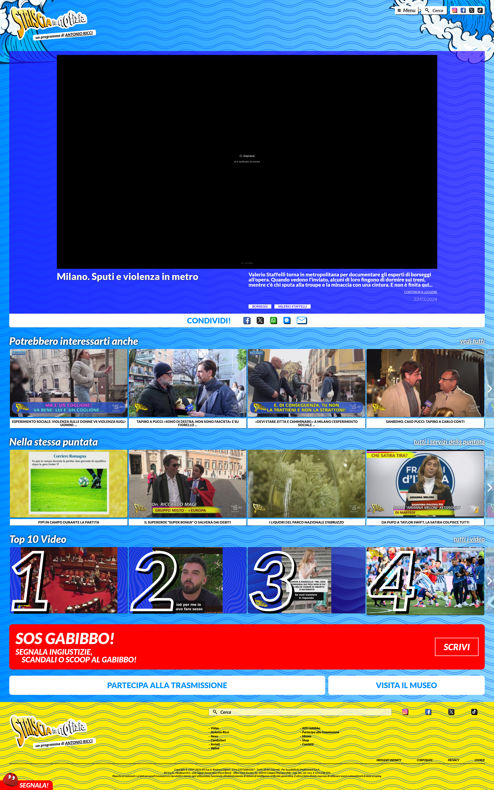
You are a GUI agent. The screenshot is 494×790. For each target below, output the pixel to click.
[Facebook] (463, 10)
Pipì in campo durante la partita (68, 522)
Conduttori (218, 740)
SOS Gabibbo (311, 728)
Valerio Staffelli (292, 306)
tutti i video (469, 539)
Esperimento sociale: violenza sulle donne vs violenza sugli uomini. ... (68, 423)
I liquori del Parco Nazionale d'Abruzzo (306, 522)
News (214, 736)
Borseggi (260, 306)
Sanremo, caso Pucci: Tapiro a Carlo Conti (425, 421)
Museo (306, 736)
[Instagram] (454, 10)
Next (489, 388)
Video (215, 728)
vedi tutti (472, 341)
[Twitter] (471, 10)
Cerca (438, 10)
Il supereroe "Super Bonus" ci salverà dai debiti (187, 522)
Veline (215, 748)
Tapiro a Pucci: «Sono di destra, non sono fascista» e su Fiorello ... (187, 423)
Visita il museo (406, 685)
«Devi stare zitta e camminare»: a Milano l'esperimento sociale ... (306, 423)
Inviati (215, 744)
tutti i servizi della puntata (449, 441)
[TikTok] (480, 10)
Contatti (308, 744)
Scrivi (457, 647)
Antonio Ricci (220, 732)
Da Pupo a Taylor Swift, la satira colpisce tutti (425, 522)
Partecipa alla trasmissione (167, 685)
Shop (305, 740)
